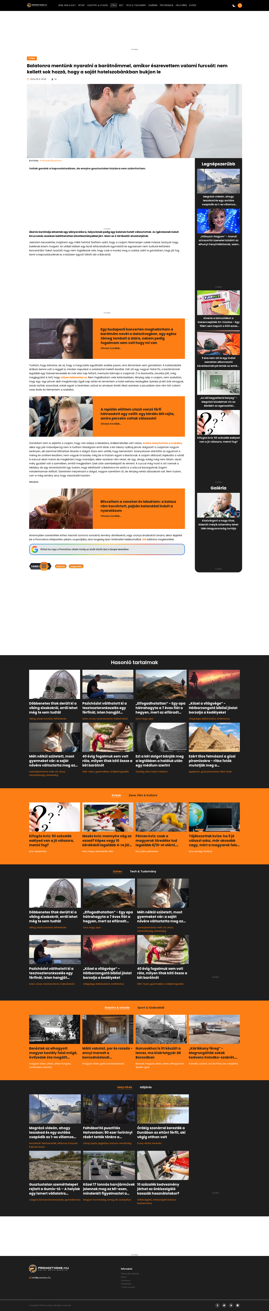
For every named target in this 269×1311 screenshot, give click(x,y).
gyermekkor (102, 771)
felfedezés (60, 718)
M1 (116, 1199)
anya (62, 771)
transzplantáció (38, 771)
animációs (101, 851)
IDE (144, 539)
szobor (203, 1063)
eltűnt (147, 1143)
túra (138, 718)
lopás (94, 1143)
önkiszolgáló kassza (164, 1199)
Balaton (61, 566)
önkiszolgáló (144, 1199)
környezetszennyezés (51, 1199)
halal (154, 771)
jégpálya (103, 1143)
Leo (224, 1063)
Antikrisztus (223, 718)
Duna (140, 1143)
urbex (50, 1063)
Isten (85, 718)
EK (56, 79)
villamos (62, 1143)
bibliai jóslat (209, 718)
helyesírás (40, 851)
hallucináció (121, 718)
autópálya (125, 1199)
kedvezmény (144, 1203)
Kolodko (193, 1063)
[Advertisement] (134, 30)
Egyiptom (194, 771)
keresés (156, 1143)
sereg (110, 1199)
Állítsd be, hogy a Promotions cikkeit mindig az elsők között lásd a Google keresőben (84, 549)
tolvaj (86, 1143)
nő (56, 771)
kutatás (48, 718)
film (111, 851)
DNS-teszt (88, 771)
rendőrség (125, 1143)
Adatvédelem (126, 1283)
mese (91, 851)
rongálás (232, 1063)
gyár (102, 1063)
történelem (35, 1067)
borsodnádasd (115, 1063)
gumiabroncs (72, 1199)
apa (150, 718)
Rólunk (123, 1277)
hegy (144, 718)
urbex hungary (62, 1063)
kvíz (31, 851)
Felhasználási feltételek (130, 1273)
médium (163, 771)
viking (32, 718)
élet (147, 771)
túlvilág (140, 771)
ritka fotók (226, 771)
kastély (47, 1067)
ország (198, 851)
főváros (207, 851)
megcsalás (76, 566)
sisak (40, 718)
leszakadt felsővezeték (42, 1143)
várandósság (37, 775)
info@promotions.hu (41, 1277)
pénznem (152, 851)
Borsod (140, 1063)
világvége (195, 718)
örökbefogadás (119, 771)
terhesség (52, 775)
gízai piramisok (210, 771)
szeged (33, 1199)
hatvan (114, 1143)
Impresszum (125, 1280)
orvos (92, 718)
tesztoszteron (105, 718)
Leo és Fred (214, 1063)
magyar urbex (37, 1063)
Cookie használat (128, 1287)
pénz (143, 851)
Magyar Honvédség (94, 1199)
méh (51, 771)
